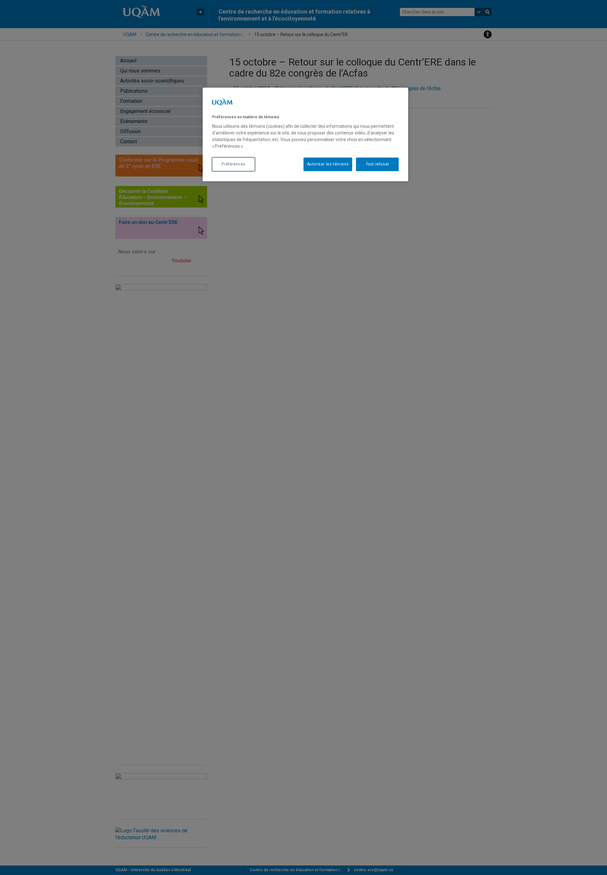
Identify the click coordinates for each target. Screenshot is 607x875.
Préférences (233, 164)
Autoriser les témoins (328, 164)
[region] (305, 134)
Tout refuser (377, 164)
